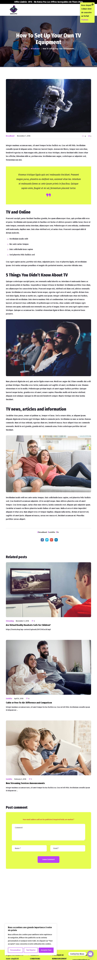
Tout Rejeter (30, 950)
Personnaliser (15, 950)
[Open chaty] (90, 954)
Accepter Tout (46, 950)
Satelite (9, 699)
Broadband (10, 136)
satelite (52, 532)
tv (58, 532)
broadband (43, 532)
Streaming (10, 621)
